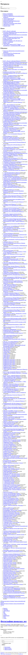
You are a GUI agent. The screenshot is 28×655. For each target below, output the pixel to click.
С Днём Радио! (6, 482)
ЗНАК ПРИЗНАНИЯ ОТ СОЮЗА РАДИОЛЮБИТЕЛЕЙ (11, 83)
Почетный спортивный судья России (12, 239)
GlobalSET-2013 (7, 567)
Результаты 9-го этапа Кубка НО (11, 216)
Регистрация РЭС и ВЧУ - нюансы (11, 221)
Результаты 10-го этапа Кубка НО (11, 211)
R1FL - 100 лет (6, 104)
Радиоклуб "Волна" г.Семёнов (10, 487)
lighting (5, 356)
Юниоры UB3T (7, 184)
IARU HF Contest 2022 (8, 262)
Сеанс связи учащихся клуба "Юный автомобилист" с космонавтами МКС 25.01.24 (14, 131)
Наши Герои (6, 189)
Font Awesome (8, 653)
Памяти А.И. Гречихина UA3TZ (11, 254)
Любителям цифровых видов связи (11, 528)
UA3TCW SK (6, 443)
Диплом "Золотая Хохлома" (9, 494)
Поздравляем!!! (7, 479)
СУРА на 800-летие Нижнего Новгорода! (13, 369)
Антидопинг (6, 329)
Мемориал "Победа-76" (8, 384)
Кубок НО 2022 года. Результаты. (11, 193)
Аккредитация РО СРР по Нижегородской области (15, 109)
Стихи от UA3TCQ (8, 562)
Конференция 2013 (7, 367)
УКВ (4, 613)
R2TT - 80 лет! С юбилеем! (9, 61)
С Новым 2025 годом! (8, 107)
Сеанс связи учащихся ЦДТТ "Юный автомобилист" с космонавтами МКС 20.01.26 (14, 78)
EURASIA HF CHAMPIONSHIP (10, 333)
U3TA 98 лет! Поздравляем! (9, 476)
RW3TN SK (6, 97)
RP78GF (5, 175)
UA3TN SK (6, 521)
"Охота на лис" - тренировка (10, 178)
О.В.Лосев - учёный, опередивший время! (13, 541)
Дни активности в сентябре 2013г (11, 584)
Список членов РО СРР (8, 55)
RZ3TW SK (6, 517)
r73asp (4, 351)
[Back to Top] (1, 635)
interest (5, 357)
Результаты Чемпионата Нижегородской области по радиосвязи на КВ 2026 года (15, 63)
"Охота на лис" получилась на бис (11, 237)
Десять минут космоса (8, 272)
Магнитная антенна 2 (8, 515)
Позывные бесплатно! (8, 580)
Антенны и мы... (7, 524)
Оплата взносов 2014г (8, 538)
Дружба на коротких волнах (10, 530)
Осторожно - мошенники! (9, 294)
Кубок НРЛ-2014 (7, 518)
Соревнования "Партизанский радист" (12, 260)
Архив (20, 407)
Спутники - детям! (7, 129)
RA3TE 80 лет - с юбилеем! (9, 475)
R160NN (5, 454)
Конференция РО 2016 (8, 503)
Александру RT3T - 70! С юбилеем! (11, 401)
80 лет (4, 358)
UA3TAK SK (6, 92)
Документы (6, 444)
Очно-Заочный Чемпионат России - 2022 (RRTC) (14, 278)
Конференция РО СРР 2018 (9, 473)
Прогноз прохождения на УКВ (10, 326)
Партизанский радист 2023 (9, 152)
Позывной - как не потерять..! (10, 209)
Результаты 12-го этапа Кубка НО (11, 201)
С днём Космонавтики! (8, 127)
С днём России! (7, 163)
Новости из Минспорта (8, 421)
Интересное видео (7, 572)
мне (25, 625)
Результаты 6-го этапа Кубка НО (11, 248)
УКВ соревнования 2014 (9, 537)
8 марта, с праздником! (8, 186)
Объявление (6, 442)
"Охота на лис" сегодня (8, 226)
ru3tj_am (5, 348)
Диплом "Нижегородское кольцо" (11, 462)
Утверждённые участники (9, 469)
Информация (13, 329)
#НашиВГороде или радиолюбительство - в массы (15, 125)
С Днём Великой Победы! (9, 119)
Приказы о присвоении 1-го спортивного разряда (14, 419)
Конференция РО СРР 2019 (9, 455)
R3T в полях (6, 250)
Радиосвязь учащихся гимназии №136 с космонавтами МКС (12, 214)
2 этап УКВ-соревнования (9, 302)
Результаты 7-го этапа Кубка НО (11, 231)
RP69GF (5, 533)
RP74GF (5, 452)
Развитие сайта (7, 574)
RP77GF (5, 288)
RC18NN (5, 461)
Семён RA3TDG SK (8, 158)
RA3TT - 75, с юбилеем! (9, 108)
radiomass (5, 350)
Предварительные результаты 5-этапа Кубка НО (14, 267)
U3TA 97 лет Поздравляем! (9, 493)
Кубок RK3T (6, 435)
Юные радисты (7, 343)
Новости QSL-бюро (8, 563)
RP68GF (5, 566)
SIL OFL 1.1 (20, 653)
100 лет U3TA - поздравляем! (10, 439)
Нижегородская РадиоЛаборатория (11, 592)
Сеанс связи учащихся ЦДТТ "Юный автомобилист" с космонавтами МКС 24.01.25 (14, 99)
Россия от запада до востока (10, 484)
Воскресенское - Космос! (9, 116)
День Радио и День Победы (9, 532)
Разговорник (6, 258)
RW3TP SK (6, 449)
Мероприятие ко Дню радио (10, 118)
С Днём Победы (7, 590)
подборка (8, 624)
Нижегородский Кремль (9, 513)
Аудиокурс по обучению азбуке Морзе (12, 311)
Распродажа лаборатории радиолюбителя (13, 263)
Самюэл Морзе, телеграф (9, 307)
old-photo (5, 352)
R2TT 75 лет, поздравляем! (9, 371)
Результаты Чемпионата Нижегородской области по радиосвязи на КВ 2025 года (15, 86)
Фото (14, 71)
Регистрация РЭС (7, 460)
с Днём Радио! (6, 424)
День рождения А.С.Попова (10, 297)
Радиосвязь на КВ (14, 258)
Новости (18, 61)
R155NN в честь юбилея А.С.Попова (12, 534)
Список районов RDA (8, 54)
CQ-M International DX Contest (10, 280)
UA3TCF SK (6, 289)
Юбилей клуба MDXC (8, 410)
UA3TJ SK (5, 523)
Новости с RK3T (7, 437)
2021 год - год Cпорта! (8, 341)
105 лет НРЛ (6, 148)
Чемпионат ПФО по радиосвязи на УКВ (12, 245)
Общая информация (8, 448)
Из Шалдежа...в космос (8, 486)
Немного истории (7, 557)
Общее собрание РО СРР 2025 (10, 102)
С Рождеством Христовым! (9, 105)
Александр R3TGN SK (8, 207)
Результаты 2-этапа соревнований (11, 295)
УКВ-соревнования (8, 324)
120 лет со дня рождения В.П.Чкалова (12, 142)
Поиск (2, 8)
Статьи (5, 150)
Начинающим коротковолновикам (11, 319)
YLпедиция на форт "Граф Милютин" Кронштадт (14, 269)
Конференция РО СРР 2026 (9, 81)
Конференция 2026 (7, 71)
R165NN (5, 136)
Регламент (5, 447)
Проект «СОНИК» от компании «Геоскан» (13, 155)
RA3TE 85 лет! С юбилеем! (9, 210)
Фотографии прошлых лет (9, 550)
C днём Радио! (6, 380)
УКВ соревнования (8, 558)
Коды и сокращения (8, 309)
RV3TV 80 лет (6, 478)
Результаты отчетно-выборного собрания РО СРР (14, 300)
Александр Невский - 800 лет (10, 377)
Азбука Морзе (7, 257)
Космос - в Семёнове (8, 75)
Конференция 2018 (7, 362)
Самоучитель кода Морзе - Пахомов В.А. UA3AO (14, 313)
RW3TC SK (6, 227)
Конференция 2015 (7, 364)
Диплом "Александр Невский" (10, 505)
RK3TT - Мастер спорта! (9, 166)
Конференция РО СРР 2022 (9, 330)
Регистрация (7, 647)
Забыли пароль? (8, 649)
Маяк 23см (5, 498)
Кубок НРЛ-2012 (7, 578)
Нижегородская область (9, 512)
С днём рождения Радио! (9, 173)
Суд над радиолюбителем (9, 499)
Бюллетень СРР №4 (8, 577)
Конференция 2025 (7, 93)
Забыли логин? (7, 648)
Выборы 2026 (6, 76)
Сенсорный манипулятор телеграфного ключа (14, 199)
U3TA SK (5, 438)
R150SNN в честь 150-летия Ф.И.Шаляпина (13, 190)
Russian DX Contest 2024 (9, 137)
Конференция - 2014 (8, 540)
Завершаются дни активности (10, 161)
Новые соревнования (8, 501)
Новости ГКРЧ (6, 465)
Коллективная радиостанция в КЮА (11, 223)
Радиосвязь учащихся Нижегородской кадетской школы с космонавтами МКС (14, 219)
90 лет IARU (6, 509)
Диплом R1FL (6, 433)
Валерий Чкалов (7, 511)
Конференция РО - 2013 (9, 575)
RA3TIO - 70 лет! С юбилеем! (10, 177)
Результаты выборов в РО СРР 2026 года (12, 73)
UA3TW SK (6, 233)
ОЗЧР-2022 (6, 241)
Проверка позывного (8, 554)
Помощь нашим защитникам (10, 195)
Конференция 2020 (7, 359)
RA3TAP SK (6, 397)
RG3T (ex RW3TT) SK (8, 390)
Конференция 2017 (7, 363)
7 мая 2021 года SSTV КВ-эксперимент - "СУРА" (14, 381)
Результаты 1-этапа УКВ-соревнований (12, 305)
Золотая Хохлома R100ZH (9, 495)
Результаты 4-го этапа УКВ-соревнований (13, 282)
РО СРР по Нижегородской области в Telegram (14, 243)
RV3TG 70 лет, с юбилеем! (9, 375)
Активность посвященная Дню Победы (12, 597)
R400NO (5, 579)
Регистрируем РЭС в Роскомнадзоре (11, 53)
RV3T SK (5, 337)
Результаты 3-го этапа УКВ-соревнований (13, 290)
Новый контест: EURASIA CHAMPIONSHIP (13, 430)
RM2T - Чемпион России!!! (9, 376)
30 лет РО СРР (6, 286)
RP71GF (5, 496)
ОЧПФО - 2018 (7, 467)
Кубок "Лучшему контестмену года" (11, 69)
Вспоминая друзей (7, 342)
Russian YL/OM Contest (8, 138)
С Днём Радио (6, 586)
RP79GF (5, 121)
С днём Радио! (6, 120)
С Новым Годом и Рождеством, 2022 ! (12, 339)
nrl (4, 353)
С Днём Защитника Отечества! (10, 187)
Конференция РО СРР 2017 (9, 488)
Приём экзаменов (7, 422)
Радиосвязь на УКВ (17, 316)
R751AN (5, 520)
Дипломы (13, 286)
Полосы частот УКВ (8, 316)
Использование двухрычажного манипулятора (14, 256)
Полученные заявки (8, 445)
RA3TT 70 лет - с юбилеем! (9, 436)
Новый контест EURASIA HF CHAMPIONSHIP (14, 398)
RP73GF (5, 466)
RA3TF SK (6, 472)
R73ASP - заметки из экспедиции (11, 551)
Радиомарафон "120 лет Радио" (10, 510)
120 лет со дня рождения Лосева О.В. (12, 170)
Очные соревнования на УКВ (10, 277)
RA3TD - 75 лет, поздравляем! (10, 133)
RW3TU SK (6, 492)
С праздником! (6, 303)
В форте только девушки (9, 266)
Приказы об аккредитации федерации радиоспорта (15, 414)
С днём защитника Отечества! (10, 139)
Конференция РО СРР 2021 (9, 403)
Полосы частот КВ (7, 318)
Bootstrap (2, 652)
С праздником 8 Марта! (8, 299)
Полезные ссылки (7, 385)
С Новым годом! (7, 204)
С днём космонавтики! (8, 388)
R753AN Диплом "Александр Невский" (12, 489)
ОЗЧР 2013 (6, 365)
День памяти (6, 336)
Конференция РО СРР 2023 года (11, 197)
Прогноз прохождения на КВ (10, 322)
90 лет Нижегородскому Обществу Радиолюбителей (15, 526)
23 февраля (6, 539)
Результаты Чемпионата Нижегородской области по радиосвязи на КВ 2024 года (15, 112)
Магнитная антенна (8, 573)
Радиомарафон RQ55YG (9, 500)
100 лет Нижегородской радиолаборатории (13, 458)
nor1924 (5, 354)
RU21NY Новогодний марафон (10, 407)
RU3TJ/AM (6, 560)
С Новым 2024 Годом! (8, 147)
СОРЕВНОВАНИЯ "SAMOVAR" (11, 426)
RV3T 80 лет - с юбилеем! (9, 456)
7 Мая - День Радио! (8, 285)
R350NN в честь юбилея (9, 273)
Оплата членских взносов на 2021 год (12, 392)
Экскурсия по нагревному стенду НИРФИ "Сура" (15, 149)
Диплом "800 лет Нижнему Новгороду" (12, 373)
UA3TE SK (6, 331)
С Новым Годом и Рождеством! (10, 404)
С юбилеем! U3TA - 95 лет (9, 522)
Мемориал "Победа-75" (8, 425)
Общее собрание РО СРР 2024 (10, 144)
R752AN (5, 504)
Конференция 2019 (7, 360)
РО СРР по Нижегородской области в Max (13, 67)
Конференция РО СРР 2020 (9, 432)
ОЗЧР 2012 (6, 368)
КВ (4, 612)
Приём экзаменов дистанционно (11, 408)
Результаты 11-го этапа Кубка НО (11, 205)
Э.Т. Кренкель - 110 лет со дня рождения (12, 547)
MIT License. (3, 653)
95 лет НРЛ (6, 546)
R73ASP (5, 564)
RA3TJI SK (6, 477)
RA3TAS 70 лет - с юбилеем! (10, 441)
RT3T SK (5, 347)
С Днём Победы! (7, 284)
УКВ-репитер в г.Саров (8, 581)
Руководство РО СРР (8, 588)
